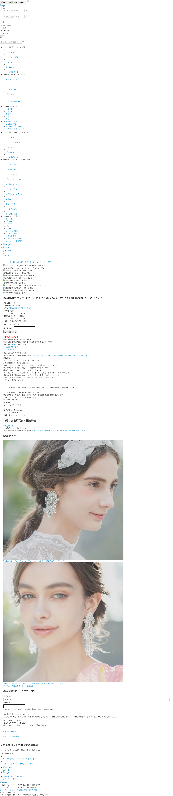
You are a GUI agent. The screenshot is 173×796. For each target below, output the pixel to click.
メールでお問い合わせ (14, 126)
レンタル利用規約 (12, 231)
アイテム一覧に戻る (10, 686)
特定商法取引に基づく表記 (27, 790)
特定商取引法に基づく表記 (13, 776)
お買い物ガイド (11, 121)
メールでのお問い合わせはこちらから (46, 355)
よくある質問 (11, 124)
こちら (12, 344)
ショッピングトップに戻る (16, 129)
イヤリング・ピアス (44, 262)
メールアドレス (9, 703)
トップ (8, 262)
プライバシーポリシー (11, 779)
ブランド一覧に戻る (26, 686)
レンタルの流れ (11, 233)
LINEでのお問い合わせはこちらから (73, 355)
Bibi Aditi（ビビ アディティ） (24, 262)
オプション (7, 696)
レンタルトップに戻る (14, 241)
